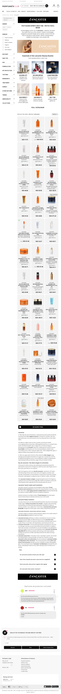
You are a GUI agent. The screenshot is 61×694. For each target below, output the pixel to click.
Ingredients (6, 78)
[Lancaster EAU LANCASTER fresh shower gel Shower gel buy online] (52, 314)
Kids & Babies (8, 49)
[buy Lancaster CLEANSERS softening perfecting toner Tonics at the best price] (51, 226)
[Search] (46, 5)
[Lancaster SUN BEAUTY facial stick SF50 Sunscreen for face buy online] (24, 391)
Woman (5, 29)
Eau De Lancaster (38, 471)
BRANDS (56, 11)
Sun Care (7, 47)
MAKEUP (23, 11)
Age (3, 62)
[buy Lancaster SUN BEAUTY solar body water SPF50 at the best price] (51, 328)
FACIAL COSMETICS (11, 11)
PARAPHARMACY (31, 11)
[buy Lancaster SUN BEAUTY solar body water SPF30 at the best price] (38, 252)
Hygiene (7, 45)
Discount (5, 54)
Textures (5, 74)
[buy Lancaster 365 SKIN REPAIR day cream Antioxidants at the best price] (51, 150)
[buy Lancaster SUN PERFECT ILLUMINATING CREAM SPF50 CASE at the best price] (38, 353)
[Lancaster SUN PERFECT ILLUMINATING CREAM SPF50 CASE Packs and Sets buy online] (38, 365)
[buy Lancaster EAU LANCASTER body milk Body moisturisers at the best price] (38, 226)
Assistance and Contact (7, 1)
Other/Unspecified (48, 647)
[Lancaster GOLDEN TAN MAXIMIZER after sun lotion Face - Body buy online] (38, 136)
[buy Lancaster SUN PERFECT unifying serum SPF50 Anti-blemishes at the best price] (51, 252)
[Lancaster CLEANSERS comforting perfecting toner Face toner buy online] (38, 340)
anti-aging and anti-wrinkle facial (36, 490)
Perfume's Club (5, 15)
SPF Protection (7, 70)
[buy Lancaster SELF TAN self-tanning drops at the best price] (24, 328)
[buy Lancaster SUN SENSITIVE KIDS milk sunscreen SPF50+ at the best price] (24, 226)
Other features (7, 91)
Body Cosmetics (8, 42)
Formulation (6, 66)
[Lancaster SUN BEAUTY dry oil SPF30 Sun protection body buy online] (38, 162)
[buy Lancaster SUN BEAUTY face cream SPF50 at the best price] (38, 175)
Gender (4, 24)
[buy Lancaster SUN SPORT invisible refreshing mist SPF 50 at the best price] (38, 201)
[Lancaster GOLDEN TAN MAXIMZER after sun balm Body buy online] (24, 314)
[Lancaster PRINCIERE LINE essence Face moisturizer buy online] (38, 391)
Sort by (54, 114)
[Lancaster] (37, 19)
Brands (11, 15)
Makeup (7, 40)
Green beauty (6, 99)
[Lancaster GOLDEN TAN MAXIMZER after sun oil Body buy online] (52, 289)
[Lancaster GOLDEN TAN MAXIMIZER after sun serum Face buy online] (52, 136)
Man (4, 27)
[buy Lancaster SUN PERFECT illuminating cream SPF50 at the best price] (24, 175)
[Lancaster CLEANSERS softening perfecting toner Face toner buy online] (52, 238)
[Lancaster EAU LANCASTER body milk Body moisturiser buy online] (38, 238)
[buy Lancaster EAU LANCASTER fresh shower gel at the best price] (51, 302)
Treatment (5, 82)
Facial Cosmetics (9, 37)
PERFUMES (46, 11)
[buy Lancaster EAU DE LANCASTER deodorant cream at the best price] (24, 124)
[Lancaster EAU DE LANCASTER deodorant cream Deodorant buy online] (24, 136)
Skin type (5, 58)
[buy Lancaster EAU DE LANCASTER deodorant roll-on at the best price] (24, 150)
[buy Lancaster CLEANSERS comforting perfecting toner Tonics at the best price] (38, 328)
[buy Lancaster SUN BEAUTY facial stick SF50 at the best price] (24, 379)
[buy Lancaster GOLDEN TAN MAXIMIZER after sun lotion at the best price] (38, 124)
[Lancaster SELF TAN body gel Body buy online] (24, 212)
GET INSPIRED (25, 5)
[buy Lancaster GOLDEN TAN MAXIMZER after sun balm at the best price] (24, 302)
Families (4, 34)
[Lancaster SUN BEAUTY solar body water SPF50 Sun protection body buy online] (52, 340)
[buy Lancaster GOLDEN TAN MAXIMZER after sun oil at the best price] (51, 277)
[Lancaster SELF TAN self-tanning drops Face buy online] (24, 340)
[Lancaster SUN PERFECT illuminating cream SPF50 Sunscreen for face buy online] (24, 187)
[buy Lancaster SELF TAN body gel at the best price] (24, 201)
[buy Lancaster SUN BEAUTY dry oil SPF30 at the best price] (38, 150)
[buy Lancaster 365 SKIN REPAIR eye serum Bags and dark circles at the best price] (38, 277)
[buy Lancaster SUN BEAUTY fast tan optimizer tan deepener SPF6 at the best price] (24, 252)
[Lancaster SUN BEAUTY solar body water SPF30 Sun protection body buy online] (38, 263)
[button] (18, 604)
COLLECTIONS (6, 103)
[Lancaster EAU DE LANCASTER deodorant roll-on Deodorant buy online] (24, 162)
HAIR (19, 11)
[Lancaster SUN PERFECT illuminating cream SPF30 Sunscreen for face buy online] (24, 365)
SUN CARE (39, 11)
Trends (4, 95)
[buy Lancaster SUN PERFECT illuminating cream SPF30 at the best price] (24, 353)
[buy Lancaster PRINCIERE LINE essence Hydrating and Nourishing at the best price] (38, 379)
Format (4, 86)
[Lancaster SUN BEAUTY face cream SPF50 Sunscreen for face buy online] (38, 187)
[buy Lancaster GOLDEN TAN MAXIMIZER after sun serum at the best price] (51, 124)
